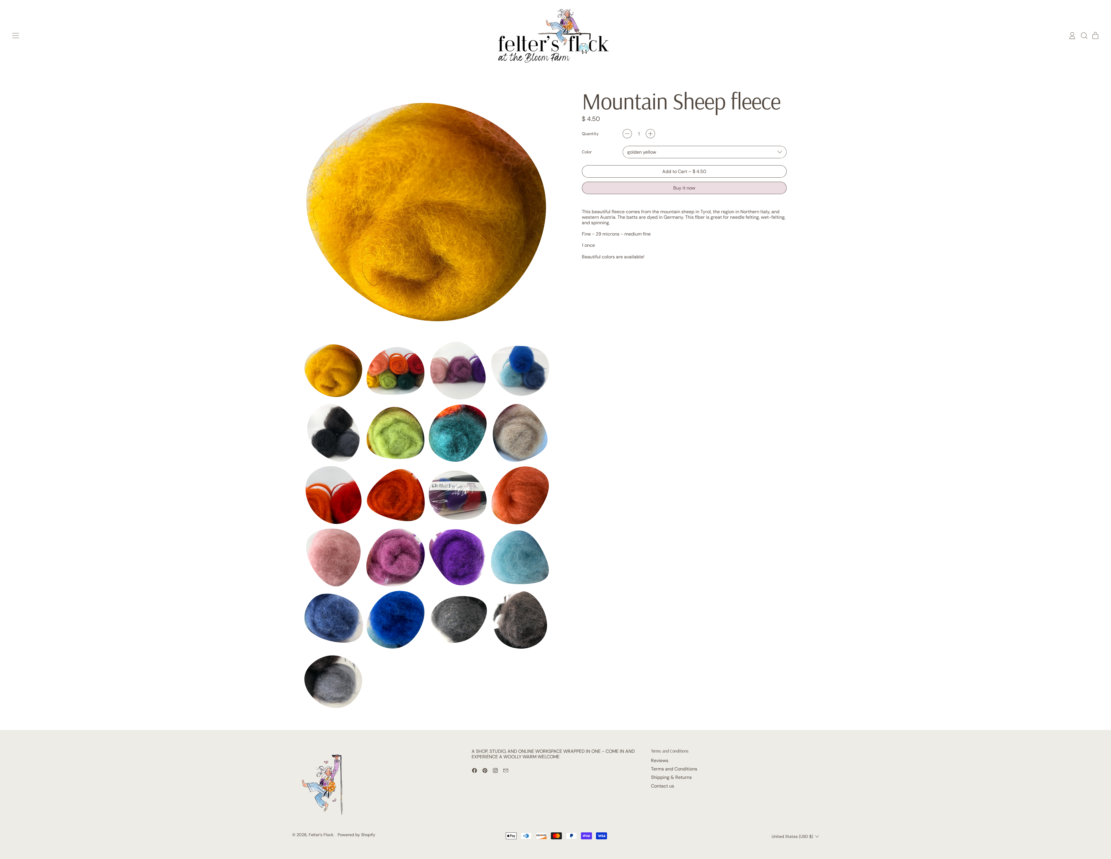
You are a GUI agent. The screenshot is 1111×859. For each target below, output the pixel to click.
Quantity (590, 133)
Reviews (659, 760)
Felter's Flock (321, 834)
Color (587, 152)
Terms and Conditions (674, 769)
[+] (650, 133)
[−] (627, 133)
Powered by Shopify (356, 834)
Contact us (662, 786)
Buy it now (684, 188)
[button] (1084, 36)
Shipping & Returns (671, 777)
